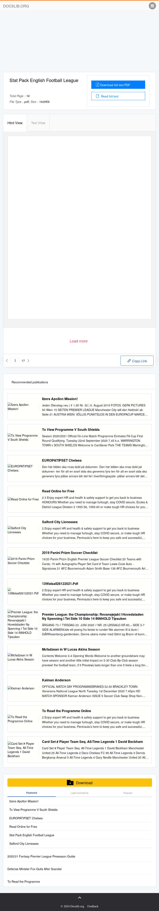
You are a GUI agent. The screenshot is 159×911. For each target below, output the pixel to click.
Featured (31, 793)
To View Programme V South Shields (71, 430)
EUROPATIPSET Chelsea (62, 460)
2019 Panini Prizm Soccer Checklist (70, 553)
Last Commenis (79, 793)
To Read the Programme (23, 881)
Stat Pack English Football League (31, 835)
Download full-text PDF (115, 85)
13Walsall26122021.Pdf (60, 584)
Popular (127, 793)
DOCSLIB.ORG (16, 5)
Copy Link (139, 361)
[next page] (28, 360)
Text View (38, 122)
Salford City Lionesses (60, 522)
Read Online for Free (58, 491)
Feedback (92, 906)
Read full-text (109, 96)
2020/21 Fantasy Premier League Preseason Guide (41, 856)
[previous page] (7, 360)
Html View (15, 122)
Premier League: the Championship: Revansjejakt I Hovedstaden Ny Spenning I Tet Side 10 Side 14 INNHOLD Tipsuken (92, 616)
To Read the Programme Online (66, 711)
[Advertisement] (79, 43)
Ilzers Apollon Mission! (60, 399)
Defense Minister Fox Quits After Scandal (34, 869)
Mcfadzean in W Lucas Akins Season (71, 649)
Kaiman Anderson (56, 680)
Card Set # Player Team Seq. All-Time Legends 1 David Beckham (92, 742)
